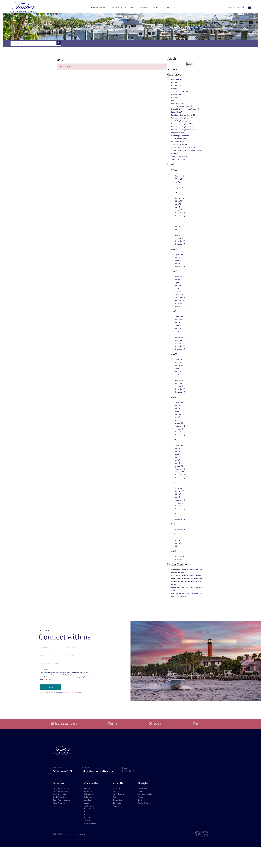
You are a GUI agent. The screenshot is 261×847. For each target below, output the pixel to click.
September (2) (180, 426)
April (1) (178, 260)
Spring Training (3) (181, 91)
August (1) (178, 210)
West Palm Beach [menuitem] (90, 824)
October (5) (179, 300)
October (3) (179, 386)
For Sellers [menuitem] (158, 7)
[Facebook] (122, 771)
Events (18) (175, 88)
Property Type (155, 724)
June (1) (178, 204)
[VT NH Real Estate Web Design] (201, 834)
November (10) (180, 475)
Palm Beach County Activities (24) (183, 115)
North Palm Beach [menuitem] (90, 809)
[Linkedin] (126, 771)
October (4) (179, 343)
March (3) (178, 543)
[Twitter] (134, 771)
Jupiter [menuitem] (86, 803)
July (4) (178, 185)
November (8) (180, 432)
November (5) (180, 303)
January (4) (179, 254)
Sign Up (229, 7)
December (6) (180, 306)
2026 (174, 170)
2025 (174, 192)
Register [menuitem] (116, 806)
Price (195, 724)
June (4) (178, 288)
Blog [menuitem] (114, 797)
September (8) (180, 340)
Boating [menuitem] (140, 791)
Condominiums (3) (181, 139)
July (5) (178, 291)
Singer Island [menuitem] (88, 818)
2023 (174, 248)
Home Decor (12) (177, 100)
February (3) (179, 277)
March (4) (178, 322)
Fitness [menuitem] (140, 797)
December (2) (180, 216)
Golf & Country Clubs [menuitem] (145, 794)
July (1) (177, 207)
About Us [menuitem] (171, 7)
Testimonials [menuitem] (117, 800)
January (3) (179, 445)
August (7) (179, 294)
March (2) (178, 408)
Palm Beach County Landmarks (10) (183, 130)
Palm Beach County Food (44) (181, 124)
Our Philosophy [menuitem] (118, 794)
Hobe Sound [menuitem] (88, 797)
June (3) (178, 460)
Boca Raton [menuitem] (88, 791)
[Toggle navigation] (249, 8)
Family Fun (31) (176, 94)
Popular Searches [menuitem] (144, 803)
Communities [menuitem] (115, 7)
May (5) (178, 371)
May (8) (178, 285)
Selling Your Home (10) (179, 144)
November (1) (180, 213)
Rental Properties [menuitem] (59, 803)
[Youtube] (129, 771)
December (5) (180, 509)
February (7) (179, 362)
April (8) (178, 411)
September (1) (180, 500)
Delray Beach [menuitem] (89, 794)
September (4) (180, 297)
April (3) (178, 454)
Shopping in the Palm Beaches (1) (183, 147)
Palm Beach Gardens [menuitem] (91, 815)
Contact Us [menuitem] (117, 803)
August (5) (179, 423)
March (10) (179, 365)
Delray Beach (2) (181, 121)
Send (50, 687)
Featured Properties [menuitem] (96, 7)
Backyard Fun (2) (177, 79)
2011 (173, 550)
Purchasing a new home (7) (180, 136)
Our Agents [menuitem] (117, 791)
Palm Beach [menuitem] (88, 812)
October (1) (179, 238)
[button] (58, 43)
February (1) (179, 198)
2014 (173, 524)
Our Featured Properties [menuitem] (61, 788)
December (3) (180, 349)
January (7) (179, 359)
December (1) (180, 266)
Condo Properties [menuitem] (59, 797)
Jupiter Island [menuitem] (89, 806)
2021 (173, 310)
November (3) (180, 346)
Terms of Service (75, 692)
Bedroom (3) (175, 82)
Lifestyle (112, 724)
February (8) (179, 319)
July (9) (178, 377)
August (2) (179, 188)
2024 (174, 220)
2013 (173, 534)
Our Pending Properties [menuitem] (61, 791)
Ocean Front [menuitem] (142, 788)
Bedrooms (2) (176, 85)
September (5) (180, 469)
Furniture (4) (175, 97)
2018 (173, 439)
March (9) (178, 280)
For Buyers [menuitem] (143, 7)
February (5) (179, 257)
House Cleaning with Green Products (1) (185, 109)
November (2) (180, 241)
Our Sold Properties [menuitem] (60, 794)
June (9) (178, 374)
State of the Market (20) (180, 156)
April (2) (178, 182)
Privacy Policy (47, 679)
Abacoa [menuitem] (87, 788)
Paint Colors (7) (176, 112)
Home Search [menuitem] (57, 806)
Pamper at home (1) (178, 133)
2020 (174, 353)
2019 (173, 396)
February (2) (179, 176)
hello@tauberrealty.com (97, 771)
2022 (174, 270)
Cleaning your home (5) (183, 106)
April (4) (178, 368)
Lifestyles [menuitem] (129, 7)
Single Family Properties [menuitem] (61, 800)
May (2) (178, 328)
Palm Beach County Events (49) (182, 118)
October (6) (179, 503)
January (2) (179, 488)
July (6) (178, 334)
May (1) (177, 229)
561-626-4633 (62, 771)
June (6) (178, 331)
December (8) (180, 478)
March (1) (178, 179)
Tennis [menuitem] (140, 800)
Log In (237, 7)
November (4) (180, 506)
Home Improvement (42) (179, 103)
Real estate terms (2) (178, 141)
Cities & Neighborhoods (64, 724)
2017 (173, 482)
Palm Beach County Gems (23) (182, 127)
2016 (173, 513)
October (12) (179, 472)
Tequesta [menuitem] (87, 821)
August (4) (179, 337)
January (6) (179, 402)
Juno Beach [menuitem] (88, 800)
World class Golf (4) (178, 159)
